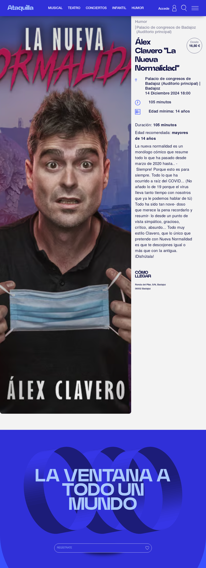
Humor (141, 22)
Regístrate (64, 548)
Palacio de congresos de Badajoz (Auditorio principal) (166, 30)
